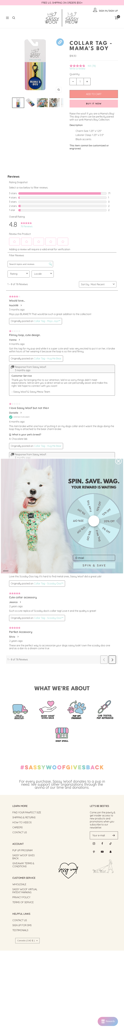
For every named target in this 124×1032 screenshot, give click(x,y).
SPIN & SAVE (94, 565)
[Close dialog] (118, 461)
